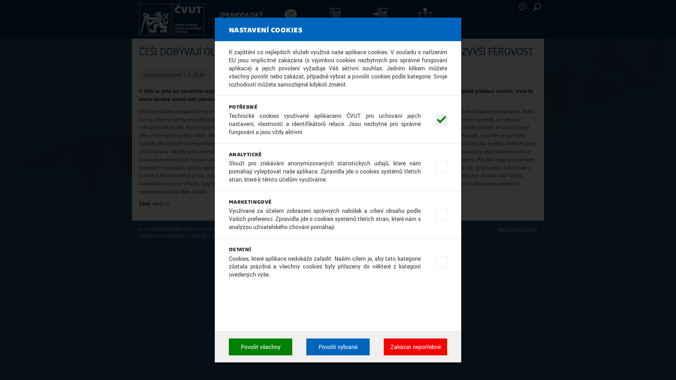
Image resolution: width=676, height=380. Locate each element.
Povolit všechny (261, 347)
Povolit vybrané (338, 347)
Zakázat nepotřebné (415, 347)
